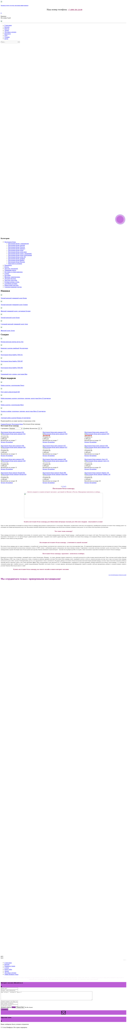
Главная (3, 424)
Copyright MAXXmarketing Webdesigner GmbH (117, 574)
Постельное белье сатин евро (17, 252)
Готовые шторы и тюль (11, 282)
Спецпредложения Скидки (13, 287)
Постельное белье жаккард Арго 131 (96, 459)
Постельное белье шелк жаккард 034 (54, 432)
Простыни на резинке (15, 263)
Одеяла (6, 273)
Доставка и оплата (10, 32)
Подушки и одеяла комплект (13, 272)
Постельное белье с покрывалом (18, 243)
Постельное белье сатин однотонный (20, 255)
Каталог (7, 27)
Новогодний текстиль (11, 285)
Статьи (6, 968)
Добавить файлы (6, 1007)
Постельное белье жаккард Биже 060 (54, 473)
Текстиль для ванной (11, 268)
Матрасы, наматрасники (12, 277)
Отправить (4, 1009)
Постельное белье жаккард (16, 248)
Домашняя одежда (10, 270)
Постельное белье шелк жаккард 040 (54, 459)
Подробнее (9, 442)
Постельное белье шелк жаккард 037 (54, 445)
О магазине (8, 25)
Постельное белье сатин (15, 250)
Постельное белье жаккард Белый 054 (13, 473)
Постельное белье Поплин (16, 262)
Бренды (6, 28)
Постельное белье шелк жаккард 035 (96, 432)
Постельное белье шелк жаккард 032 (12, 432)
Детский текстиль (10, 278)
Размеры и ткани (9, 966)
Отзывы (7, 37)
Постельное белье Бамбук (16, 260)
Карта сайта (8, 969)
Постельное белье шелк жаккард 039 (12, 459)
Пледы (6, 267)
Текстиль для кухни (10, 280)
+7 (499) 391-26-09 (75, 10)
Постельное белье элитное (16, 245)
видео (6, 38)
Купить (3, 442)
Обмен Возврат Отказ (11, 974)
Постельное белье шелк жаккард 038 (96, 445)
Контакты (7, 33)
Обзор (14, 1007)
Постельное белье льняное (16, 258)
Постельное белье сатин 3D (17, 257)
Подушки (7, 275)
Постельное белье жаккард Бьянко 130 (97, 473)
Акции (6, 30)
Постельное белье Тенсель (16, 247)
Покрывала (8, 265)
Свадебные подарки (10, 283)
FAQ (5, 35)
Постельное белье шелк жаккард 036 (12, 445)
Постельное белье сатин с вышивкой (20, 253)
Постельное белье (10, 242)
